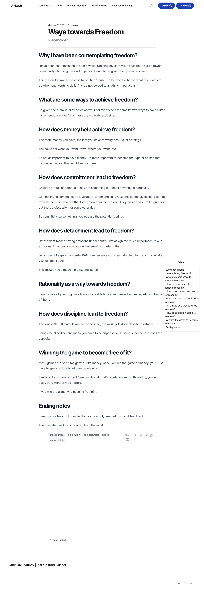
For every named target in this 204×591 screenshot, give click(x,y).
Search (165, 5)
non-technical (91, 434)
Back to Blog (59, 539)
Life (58, 5)
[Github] (191, 583)
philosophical (56, 434)
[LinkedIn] (179, 583)
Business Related (76, 5)
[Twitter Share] (135, 435)
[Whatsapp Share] (152, 435)
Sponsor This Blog (122, 5)
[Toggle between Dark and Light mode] (151, 6)
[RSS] (185, 583)
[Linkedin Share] (146, 435)
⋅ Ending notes (172, 327)
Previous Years (99, 5)
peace (105, 434)
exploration (74, 434)
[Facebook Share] (141, 435)
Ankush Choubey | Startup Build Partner (38, 565)
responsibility (56, 440)
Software (43, 5)
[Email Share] (127, 439)
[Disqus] (102, 484)
